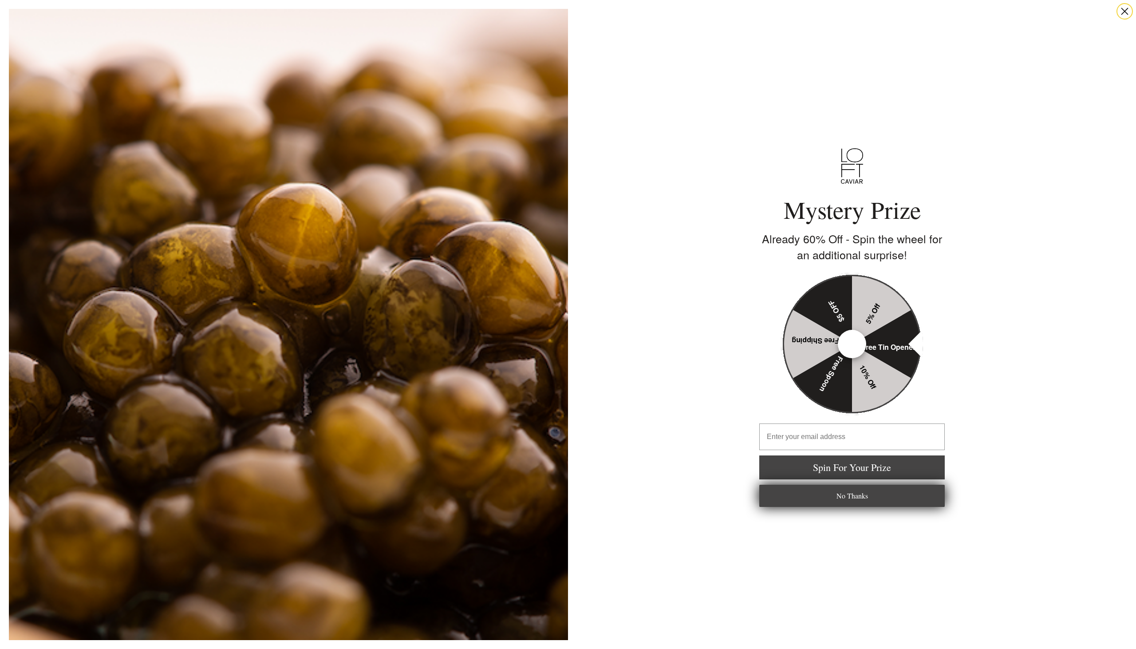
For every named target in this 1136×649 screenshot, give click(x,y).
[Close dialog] (1124, 11)
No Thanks (852, 495)
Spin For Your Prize (852, 467)
